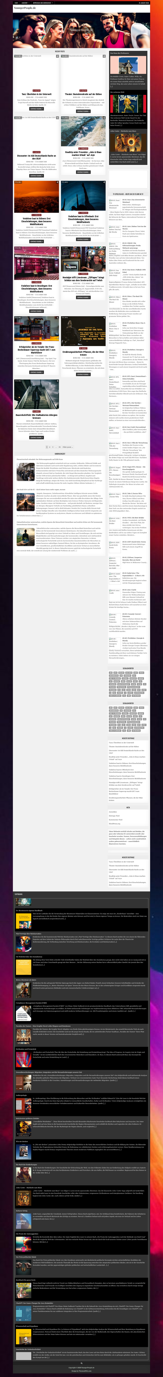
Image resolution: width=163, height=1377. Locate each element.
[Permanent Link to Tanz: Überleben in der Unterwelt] (36, 71)
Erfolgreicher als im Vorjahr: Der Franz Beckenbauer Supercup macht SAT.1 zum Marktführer (36, 349)
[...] (94, 483)
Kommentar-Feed (115, 820)
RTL (119, 690)
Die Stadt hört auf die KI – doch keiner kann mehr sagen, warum (41, 489)
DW (121, 675)
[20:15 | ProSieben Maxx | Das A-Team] (115, 334)
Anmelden (113, 812)
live (140, 681)
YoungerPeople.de (25, 8)
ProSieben (113, 690)
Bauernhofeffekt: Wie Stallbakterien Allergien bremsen (36, 416)
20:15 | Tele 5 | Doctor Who (132, 493)
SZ (110, 693)
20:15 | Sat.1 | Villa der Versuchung (134, 443)
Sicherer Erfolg (21, 1178)
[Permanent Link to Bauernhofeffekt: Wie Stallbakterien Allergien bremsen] (36, 394)
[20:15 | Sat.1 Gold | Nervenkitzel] (115, 438)
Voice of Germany (115, 696)
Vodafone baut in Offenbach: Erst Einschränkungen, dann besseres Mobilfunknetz (83, 219)
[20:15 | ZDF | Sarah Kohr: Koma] (115, 552)
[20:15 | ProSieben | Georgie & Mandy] (115, 360)
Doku (135, 673)
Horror (140, 678)
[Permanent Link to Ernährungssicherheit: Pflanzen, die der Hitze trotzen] (83, 331)
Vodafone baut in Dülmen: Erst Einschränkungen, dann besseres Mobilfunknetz (36, 221)
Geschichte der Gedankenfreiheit (28, 1316)
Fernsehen (84, 148)
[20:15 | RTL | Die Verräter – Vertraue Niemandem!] (115, 414)
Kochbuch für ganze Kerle (25, 1247)
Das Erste (129, 673)
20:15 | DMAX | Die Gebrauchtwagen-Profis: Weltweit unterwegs (131, 245)
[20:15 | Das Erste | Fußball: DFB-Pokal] (115, 280)
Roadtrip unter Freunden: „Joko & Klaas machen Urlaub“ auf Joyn (83, 153)
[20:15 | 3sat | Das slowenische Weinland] (115, 210)
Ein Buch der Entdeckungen (26, 1131)
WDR (128, 696)
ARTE (115, 673)
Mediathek (113, 684)
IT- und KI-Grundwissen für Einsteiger (30, 1339)
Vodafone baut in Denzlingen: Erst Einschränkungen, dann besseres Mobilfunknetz (36, 288)
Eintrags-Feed (114, 816)
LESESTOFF (25, 3)
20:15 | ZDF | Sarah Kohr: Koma (134, 542)
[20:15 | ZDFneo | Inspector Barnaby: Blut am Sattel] (115, 568)
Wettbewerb (136, 696)
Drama (141, 673)
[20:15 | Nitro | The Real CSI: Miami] (115, 307)
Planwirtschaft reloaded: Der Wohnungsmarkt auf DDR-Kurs (40, 459)
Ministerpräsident (123, 684)
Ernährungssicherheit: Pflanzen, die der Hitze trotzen (83, 353)
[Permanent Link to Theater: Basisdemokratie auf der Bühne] (83, 71)
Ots (145, 684)
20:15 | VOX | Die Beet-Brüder (133, 518)
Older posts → (68, 447)
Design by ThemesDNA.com (81, 1371)
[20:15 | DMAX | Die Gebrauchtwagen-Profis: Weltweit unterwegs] (115, 254)
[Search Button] (81, 1363)
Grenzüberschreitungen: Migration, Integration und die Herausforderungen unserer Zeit (49, 1039)
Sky (139, 690)
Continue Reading (37, 109)
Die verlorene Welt (117, 57)
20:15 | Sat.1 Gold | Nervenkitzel (134, 427)
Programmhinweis (133, 687)
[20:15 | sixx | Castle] (115, 600)
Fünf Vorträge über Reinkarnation (28, 901)
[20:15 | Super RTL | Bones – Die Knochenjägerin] (115, 478)
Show (134, 690)
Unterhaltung (139, 693)
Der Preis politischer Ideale (26, 1224)
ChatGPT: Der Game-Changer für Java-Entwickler (34, 1270)
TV (125, 693)
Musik (133, 684)
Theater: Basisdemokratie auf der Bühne (83, 94)
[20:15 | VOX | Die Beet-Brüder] (115, 528)
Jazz (111, 681)
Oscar (139, 684)
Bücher (121, 673)
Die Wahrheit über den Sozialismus (29, 924)
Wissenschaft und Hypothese (27, 1293)
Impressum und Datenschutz (42, 3)
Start (16, 3)
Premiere (112, 687)
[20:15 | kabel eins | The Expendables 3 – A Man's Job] (115, 584)
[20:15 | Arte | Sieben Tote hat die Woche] (115, 237)
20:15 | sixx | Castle (129, 590)
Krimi (123, 681)
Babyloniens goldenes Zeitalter (27, 1085)
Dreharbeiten (114, 675)
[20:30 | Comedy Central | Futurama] (115, 625)
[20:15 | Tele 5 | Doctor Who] (115, 504)
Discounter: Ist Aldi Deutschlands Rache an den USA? (36, 157)
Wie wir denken (22, 1108)
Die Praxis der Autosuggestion (27, 1201)
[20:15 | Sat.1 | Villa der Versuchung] (115, 453)
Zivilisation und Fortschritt (26, 1016)
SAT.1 (123, 690)
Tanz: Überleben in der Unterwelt (36, 94)
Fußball (125, 678)
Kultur (37, 91)
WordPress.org (114, 824)
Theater (120, 693)
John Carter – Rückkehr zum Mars (123, 96)
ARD (111, 673)
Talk (114, 693)
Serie (128, 690)
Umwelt (84, 348)
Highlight (133, 678)
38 (59, 447)
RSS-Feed (30, 97)
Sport (144, 690)
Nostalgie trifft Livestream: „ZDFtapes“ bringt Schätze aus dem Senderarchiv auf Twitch (83, 279)
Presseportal (121, 687)
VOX (124, 696)
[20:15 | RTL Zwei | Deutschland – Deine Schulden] (115, 387)
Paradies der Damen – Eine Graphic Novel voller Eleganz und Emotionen (43, 993)
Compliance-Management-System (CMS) (31, 970)
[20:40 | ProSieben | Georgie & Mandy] (115, 649)
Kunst (135, 681)
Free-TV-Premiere (115, 678)
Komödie (116, 681)
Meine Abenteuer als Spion (26, 947)
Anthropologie (21, 1062)
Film (134, 675)
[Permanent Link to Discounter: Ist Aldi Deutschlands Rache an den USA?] (36, 133)
